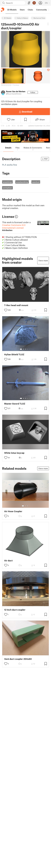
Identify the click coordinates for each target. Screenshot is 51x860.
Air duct (8, 560)
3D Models (7, 18)
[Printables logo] (2, 9)
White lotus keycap (14, 453)
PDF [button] (46, 159)
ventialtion (7, 188)
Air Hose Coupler (13, 511)
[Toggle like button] (5, 310)
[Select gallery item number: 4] (27, 349)
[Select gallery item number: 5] (29, 349)
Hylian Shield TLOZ (14, 354)
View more (43, 260)
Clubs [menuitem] (30, 9)
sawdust (35, 182)
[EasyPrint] (29, 3)
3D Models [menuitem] (12, 9)
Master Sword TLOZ (14, 403)
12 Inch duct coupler (14, 609)
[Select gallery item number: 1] (21, 349)
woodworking (22, 182)
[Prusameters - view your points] (34, 3)
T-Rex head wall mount (16, 305)
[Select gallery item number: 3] (25, 349)
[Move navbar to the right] (48, 10)
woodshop (7, 182)
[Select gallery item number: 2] (23, 349)
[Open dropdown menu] (48, 24)
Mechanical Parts (39, 18)
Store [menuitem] (22, 9)
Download (27, 111)
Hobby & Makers (22, 18)
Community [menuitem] (41, 9)
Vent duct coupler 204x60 (18, 659)
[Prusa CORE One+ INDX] (25, 136)
